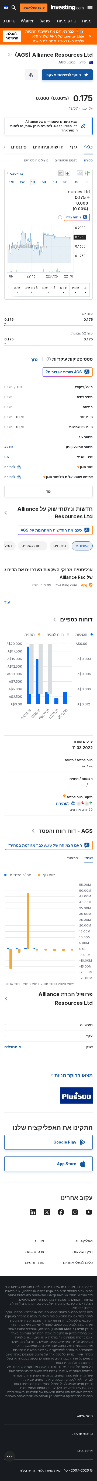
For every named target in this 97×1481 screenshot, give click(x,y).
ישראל (45, 21)
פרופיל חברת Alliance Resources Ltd (65, 998)
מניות (87, 21)
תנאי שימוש (85, 1416)
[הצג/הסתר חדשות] (61, 173)
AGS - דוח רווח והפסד (66, 831)
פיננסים (18, 147)
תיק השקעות (82, 1251)
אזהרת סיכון (85, 1451)
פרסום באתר (33, 1251)
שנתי (88, 858)
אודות (39, 1240)
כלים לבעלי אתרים (78, 1262)
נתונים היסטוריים (66, 160)
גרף (74, 147)
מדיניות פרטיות (82, 1433)
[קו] (80, 173)
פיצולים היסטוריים (36, 160)
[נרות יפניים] (87, 173)
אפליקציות (84, 1240)
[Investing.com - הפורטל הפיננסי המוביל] (67, 8)
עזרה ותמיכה (33, 1262)
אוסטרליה (12, 1046)
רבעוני (72, 858)
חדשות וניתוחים (48, 147)
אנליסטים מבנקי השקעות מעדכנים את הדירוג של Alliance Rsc (48, 573)
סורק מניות (67, 21)
